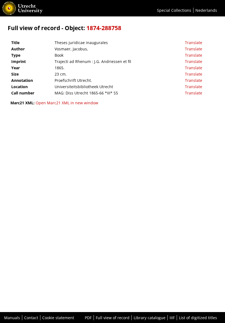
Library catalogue (149, 317)
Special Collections (174, 10)
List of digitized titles (198, 317)
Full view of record (113, 317)
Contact (31, 317)
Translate (193, 42)
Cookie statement (58, 317)
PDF (88, 317)
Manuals (12, 317)
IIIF (172, 317)
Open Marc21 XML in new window (67, 102)
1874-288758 (103, 28)
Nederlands (206, 10)
